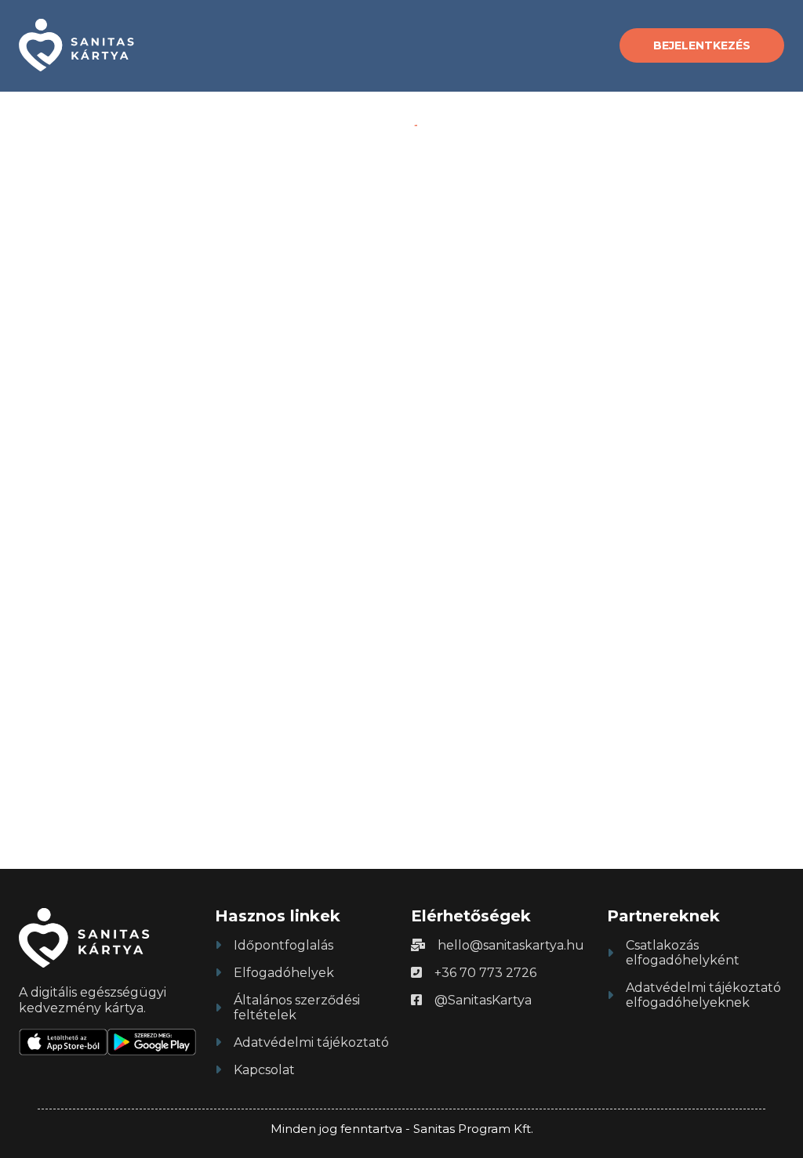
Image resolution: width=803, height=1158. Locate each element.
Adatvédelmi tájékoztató (311, 1042)
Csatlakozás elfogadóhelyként (682, 953)
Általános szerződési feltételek (297, 1007)
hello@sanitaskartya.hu (511, 945)
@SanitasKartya (483, 1000)
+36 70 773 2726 (485, 972)
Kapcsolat (264, 1069)
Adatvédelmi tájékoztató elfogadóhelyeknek (703, 995)
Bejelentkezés (701, 45)
